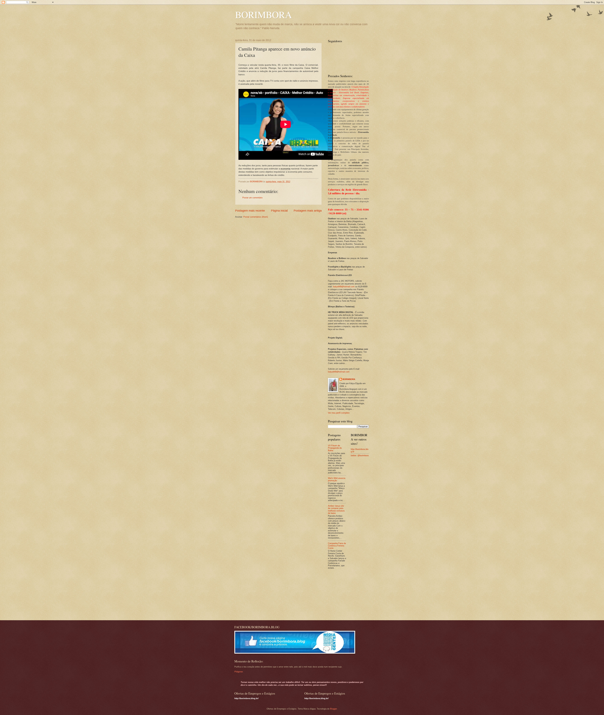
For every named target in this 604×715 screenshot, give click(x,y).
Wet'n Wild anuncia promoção (336, 479)
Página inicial (279, 210)
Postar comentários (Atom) (255, 217)
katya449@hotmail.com (344, 286)
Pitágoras (238, 671)
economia (285, 168)
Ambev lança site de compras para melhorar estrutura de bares (336, 509)
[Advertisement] (347, 595)
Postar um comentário (252, 197)
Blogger (333, 709)
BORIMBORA (263, 14)
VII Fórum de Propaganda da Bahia (335, 448)
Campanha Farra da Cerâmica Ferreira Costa (337, 545)
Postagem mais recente (250, 210)
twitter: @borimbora (360, 455)
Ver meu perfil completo (339, 413)
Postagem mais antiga (308, 210)
